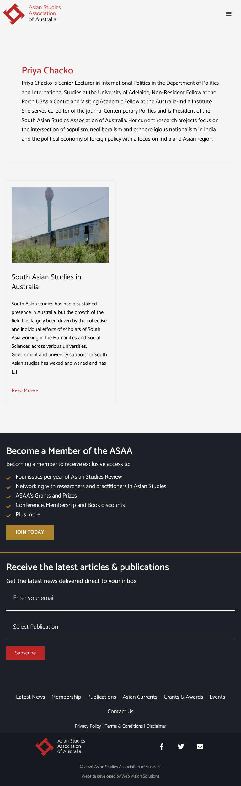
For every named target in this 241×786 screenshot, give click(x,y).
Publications (101, 697)
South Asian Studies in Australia (46, 282)
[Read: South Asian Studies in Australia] (60, 225)
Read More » (25, 390)
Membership (66, 697)
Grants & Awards (183, 697)
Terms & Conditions (124, 726)
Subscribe (25, 653)
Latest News (30, 697)
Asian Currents (140, 697)
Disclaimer (156, 726)
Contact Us (121, 711)
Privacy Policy (88, 726)
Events (217, 697)
